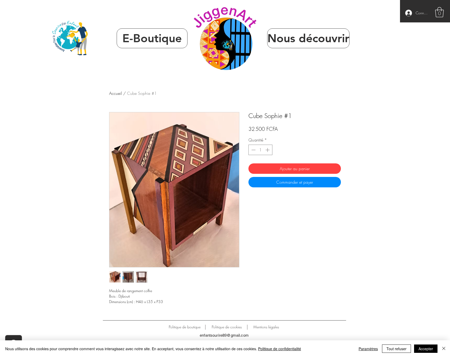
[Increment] (268, 150)
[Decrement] (253, 150)
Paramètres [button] (368, 348)
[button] (439, 12)
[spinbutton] (260, 150)
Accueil (115, 93)
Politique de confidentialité (279, 348)
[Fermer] (444, 348)
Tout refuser (396, 348)
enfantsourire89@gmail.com (224, 335)
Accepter (425, 348)
